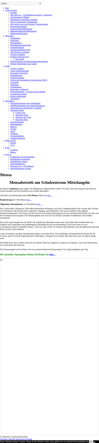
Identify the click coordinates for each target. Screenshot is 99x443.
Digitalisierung (16, 75)
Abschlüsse (15, 99)
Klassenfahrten (16, 124)
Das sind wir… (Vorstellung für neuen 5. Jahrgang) (31, 15)
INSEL (13, 143)
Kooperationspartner (18, 26)
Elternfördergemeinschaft (20, 45)
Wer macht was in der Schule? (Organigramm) (29, 24)
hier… (49, 195)
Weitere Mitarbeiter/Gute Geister (23, 64)
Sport (12, 131)
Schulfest (14, 133)
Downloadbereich (17, 164)
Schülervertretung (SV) (19, 57)
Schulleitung (15, 38)
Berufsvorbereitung (18, 96)
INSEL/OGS (10, 140)
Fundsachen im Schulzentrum (22, 157)
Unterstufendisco (17, 136)
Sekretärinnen (16, 43)
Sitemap (11, 439)
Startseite (3, 439)
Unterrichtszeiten (17, 78)
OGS (12, 145)
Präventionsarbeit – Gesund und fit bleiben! (28, 92)
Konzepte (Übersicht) (19, 73)
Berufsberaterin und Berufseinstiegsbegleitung (29, 61)
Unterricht (14, 82)
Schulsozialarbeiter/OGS (20, 50)
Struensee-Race (21, 120)
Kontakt (13, 13)
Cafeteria (14, 150)
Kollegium (14, 40)
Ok (91, 442)
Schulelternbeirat (17, 47)
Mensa (13, 152)
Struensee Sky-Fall (23, 117)
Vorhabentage (16, 87)
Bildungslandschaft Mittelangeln (23, 31)
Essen (7, 147)
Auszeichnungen (17, 122)
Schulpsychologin (17, 54)
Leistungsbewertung (18, 94)
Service (8, 154)
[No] (94, 442)
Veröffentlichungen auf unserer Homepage (27, 106)
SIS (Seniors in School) (19, 52)
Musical (13, 127)
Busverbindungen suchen (20, 168)
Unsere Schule (11, 10)
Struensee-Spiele (17, 110)
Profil (7, 66)
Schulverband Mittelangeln (21, 29)
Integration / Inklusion (19, 89)
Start (7, 8)
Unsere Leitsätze (17, 68)
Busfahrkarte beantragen (20, 159)
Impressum (20, 439)
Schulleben (9, 101)
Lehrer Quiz (20, 113)
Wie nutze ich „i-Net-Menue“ (22, 166)
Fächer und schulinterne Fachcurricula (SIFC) (29, 80)
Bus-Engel (19, 59)
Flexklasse (14, 85)
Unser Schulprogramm (19, 71)
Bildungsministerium (18, 33)
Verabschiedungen (17, 138)
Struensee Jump (21, 115)
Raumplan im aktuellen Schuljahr (23, 19)
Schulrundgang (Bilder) (20, 17)
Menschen (9, 36)
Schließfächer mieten (18, 161)
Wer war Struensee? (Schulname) (23, 22)
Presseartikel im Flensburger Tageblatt (25, 108)
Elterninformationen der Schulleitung (25, 103)
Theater (13, 129)
